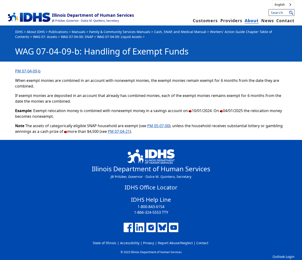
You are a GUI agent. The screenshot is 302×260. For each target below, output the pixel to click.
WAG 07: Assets (45, 36)
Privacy (148, 243)
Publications (58, 31)
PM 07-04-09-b (28, 71)
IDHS (19, 31)
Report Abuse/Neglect (175, 243)
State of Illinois (104, 243)
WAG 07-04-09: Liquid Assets (119, 36)
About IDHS (36, 31)
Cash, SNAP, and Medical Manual (180, 31)
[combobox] (283, 4)
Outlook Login (283, 256)
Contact (285, 20)
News (267, 20)
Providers (231, 20)
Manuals (78, 31)
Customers (205, 20)
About (252, 20)
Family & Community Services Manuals (119, 31)
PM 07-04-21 (119, 131)
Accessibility (129, 243)
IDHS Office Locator (151, 187)
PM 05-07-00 (158, 125)
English (280, 4)
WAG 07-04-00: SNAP (77, 36)
